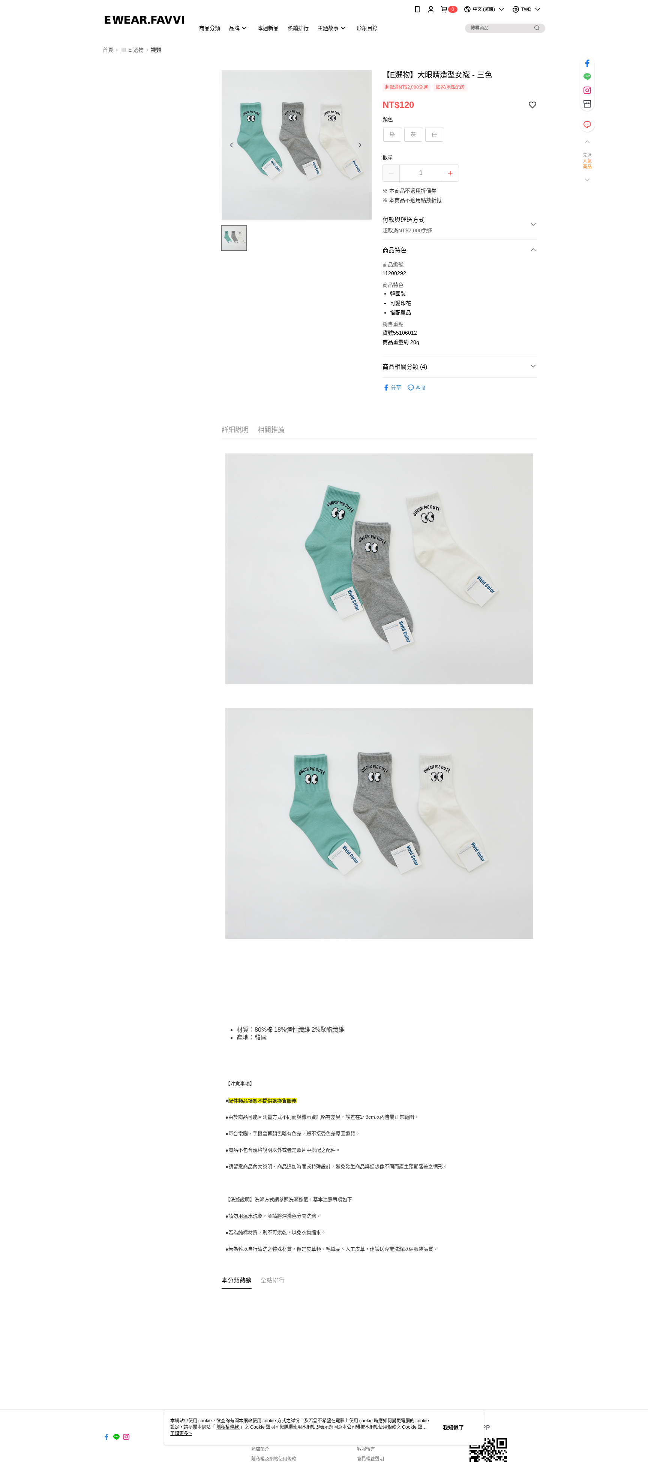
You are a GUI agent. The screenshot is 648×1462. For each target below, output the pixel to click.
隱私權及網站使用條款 (273, 1459)
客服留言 (366, 1449)
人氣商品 (587, 164)
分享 (396, 388)
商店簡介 (260, 1449)
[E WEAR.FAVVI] (144, 19)
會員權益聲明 (370, 1459)
